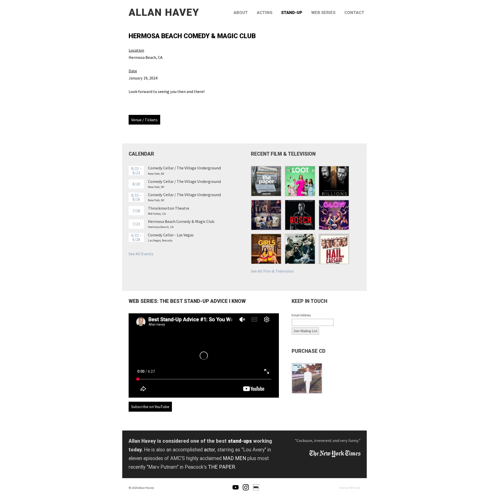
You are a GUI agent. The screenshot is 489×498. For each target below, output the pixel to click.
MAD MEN (234, 458)
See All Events (141, 253)
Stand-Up (291, 12)
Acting (264, 12)
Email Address (301, 315)
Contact (354, 12)
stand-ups (240, 441)
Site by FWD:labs (349, 488)
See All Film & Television (272, 271)
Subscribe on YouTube (150, 406)
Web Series (323, 12)
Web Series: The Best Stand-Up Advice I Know (187, 301)
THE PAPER (221, 467)
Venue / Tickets (144, 119)
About (241, 12)
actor (209, 450)
